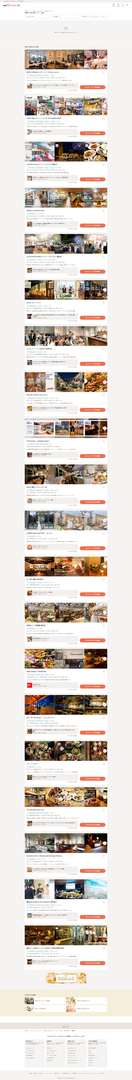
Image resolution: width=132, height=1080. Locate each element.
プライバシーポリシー (48, 1073)
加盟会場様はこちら (67, 1073)
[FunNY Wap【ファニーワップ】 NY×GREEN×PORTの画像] (66, 105)
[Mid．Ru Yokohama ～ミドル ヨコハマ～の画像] (66, 705)
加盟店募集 (74, 1073)
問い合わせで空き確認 (94, 502)
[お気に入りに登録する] (103, 72)
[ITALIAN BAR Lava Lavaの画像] (66, 797)
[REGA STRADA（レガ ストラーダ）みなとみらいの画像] (66, 59)
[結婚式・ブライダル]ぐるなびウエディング (33, 1030)
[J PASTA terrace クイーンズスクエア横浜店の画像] (66, 151)
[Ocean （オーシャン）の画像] (66, 290)
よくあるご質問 (100, 1073)
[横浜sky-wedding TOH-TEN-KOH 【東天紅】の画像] (66, 889)
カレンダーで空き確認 (94, 87)
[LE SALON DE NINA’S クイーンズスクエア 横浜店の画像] (66, 244)
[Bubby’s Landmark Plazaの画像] (66, 198)
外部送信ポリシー (57, 1073)
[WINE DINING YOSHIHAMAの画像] (66, 659)
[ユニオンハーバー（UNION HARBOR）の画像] (66, 336)
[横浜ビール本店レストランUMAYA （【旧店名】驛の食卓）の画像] (66, 935)
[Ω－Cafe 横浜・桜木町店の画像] (66, 566)
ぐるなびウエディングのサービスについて (87, 1073)
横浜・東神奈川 (67, 1030)
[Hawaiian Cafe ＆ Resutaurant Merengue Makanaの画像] (66, 843)
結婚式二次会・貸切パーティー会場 (51, 1030)
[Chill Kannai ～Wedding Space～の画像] (66, 428)
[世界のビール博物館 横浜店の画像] (66, 612)
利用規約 (35, 1073)
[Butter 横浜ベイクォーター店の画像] (66, 474)
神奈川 (61, 1030)
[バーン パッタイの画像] (66, 751)
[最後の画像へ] (105, 59)
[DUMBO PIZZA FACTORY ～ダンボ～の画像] (66, 520)
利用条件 (40, 1073)
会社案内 (30, 1073)
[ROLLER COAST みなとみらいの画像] (66, 382)
